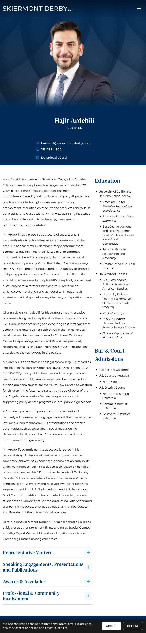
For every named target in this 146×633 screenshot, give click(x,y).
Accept (111, 626)
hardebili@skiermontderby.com (65, 143)
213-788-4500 (51, 149)
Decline (133, 626)
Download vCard (54, 157)
